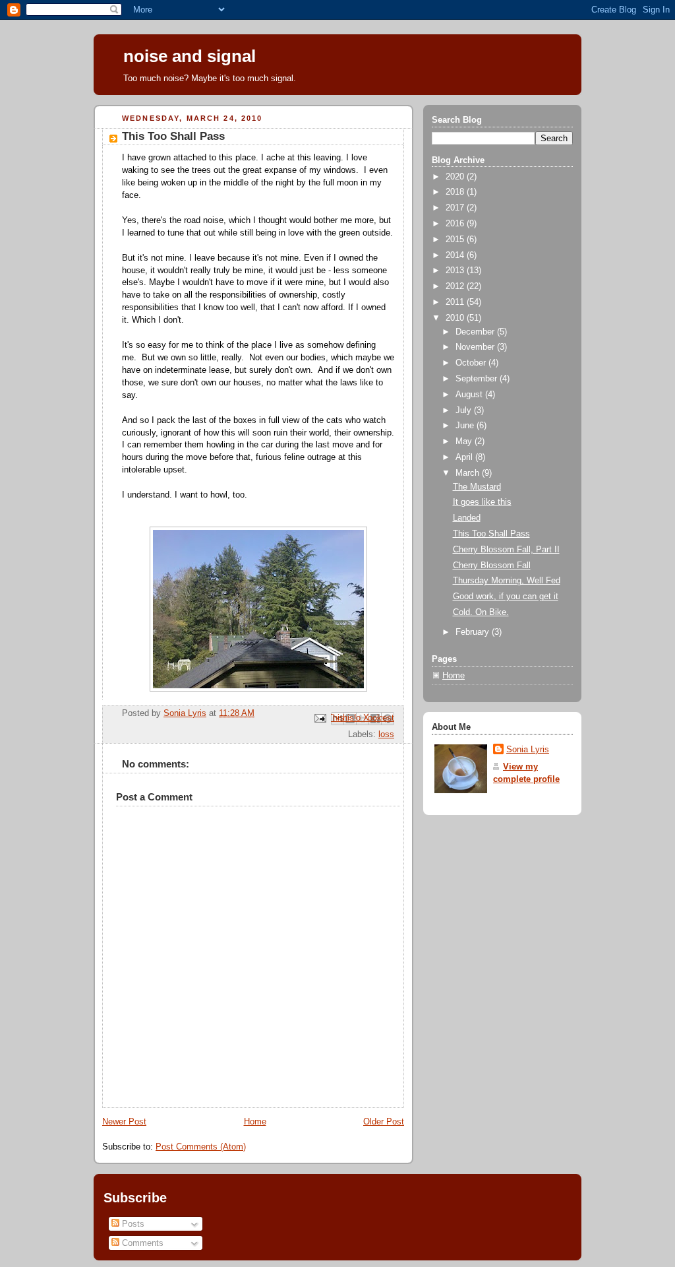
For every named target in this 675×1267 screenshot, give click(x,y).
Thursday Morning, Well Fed (506, 580)
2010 (456, 318)
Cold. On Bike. (481, 612)
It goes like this (482, 502)
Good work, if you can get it (505, 596)
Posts (131, 1224)
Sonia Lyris (527, 749)
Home (255, 1121)
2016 (456, 223)
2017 (456, 207)
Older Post (383, 1121)
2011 (456, 302)
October (471, 363)
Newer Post (124, 1121)
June (466, 425)
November (476, 347)
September (477, 378)
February (473, 632)
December (476, 332)
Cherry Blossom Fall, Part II (506, 549)
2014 (456, 255)
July (464, 410)
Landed (467, 518)
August (470, 394)
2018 (456, 192)
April (465, 457)
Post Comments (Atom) (201, 1147)
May (465, 441)
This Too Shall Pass (491, 533)
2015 (456, 239)
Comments (141, 1243)
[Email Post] (320, 718)
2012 (456, 286)
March (468, 473)
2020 (456, 176)
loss (386, 734)
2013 (456, 270)
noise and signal (189, 56)
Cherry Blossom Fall (492, 565)
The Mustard (477, 487)
